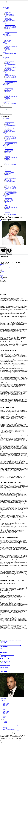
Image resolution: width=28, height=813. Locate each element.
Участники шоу (8, 19)
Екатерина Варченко (5, 665)
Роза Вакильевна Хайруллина (7, 658)
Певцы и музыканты (9, 15)
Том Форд (2, 700)
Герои (6, 23)
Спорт (4, 42)
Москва (1, 278)
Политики (7, 33)
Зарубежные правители (10, 26)
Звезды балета (8, 12)
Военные (7, 22)
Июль (1, 275)
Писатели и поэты (9, 37)
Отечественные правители (11, 32)
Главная (2, 220)
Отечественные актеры (10, 14)
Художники (7, 41)
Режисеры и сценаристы (10, 16)
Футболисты (8, 49)
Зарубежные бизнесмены (10, 53)
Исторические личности (10, 27)
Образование (5, 34)
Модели (7, 13)
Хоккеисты (7, 50)
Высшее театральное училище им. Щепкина (10, 266)
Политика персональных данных (10, 723)
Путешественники (9, 39)
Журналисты (8, 9)
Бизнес (4, 52)
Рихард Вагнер (3, 671)
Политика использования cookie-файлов (12, 725)
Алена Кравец (3, 652)
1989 (1, 276)
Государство (5, 21)
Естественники (8, 36)
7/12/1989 (2, 274)
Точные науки (8, 40)
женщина (2, 271)
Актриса (2, 264)
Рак (1, 269)
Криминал (7, 28)
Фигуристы (7, 48)
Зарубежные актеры (9, 11)
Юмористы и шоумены (10, 20)
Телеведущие (8, 18)
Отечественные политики (11, 30)
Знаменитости (6, 7)
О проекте (5, 722)
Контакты (5, 721)
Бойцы (6, 43)
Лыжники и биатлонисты (11, 46)
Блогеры (7, 8)
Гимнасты (7, 45)
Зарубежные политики (10, 25)
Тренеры (7, 47)
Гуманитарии (8, 35)
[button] (14, 55)
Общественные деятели (10, 29)
